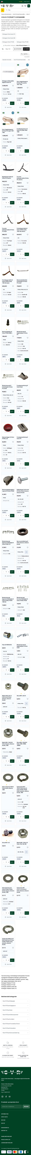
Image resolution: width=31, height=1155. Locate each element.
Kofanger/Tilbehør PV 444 (8, 983)
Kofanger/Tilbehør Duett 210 (8, 988)
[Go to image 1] (6, 329)
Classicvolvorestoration (6, 14)
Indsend (26, 1106)
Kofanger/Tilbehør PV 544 (8, 985)
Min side (3, 1120)
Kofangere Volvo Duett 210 (8, 34)
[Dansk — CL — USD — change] (2, 1)
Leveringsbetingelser (6, 1142)
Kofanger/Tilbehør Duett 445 (8, 986)
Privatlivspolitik (5, 1139)
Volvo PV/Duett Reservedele (19, 14)
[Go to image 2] (10, 329)
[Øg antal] (8, 103)
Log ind (20, 1)
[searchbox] (17, 10)
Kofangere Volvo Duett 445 (8, 38)
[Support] (22, 6)
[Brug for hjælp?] (28, 1152)
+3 (26, 552)
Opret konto (27, 1)
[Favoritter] (25, 6)
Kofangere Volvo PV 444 (8, 42)
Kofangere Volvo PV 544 (22, 42)
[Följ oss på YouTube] (9, 1096)
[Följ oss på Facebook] (6, 1096)
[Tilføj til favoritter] (13, 85)
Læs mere (9, 107)
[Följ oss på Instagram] (2, 1096)
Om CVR (3, 1123)
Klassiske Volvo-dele (6, 59)
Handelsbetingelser (6, 1136)
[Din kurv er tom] (28, 5)
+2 (26, 851)
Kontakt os (4, 1130)
